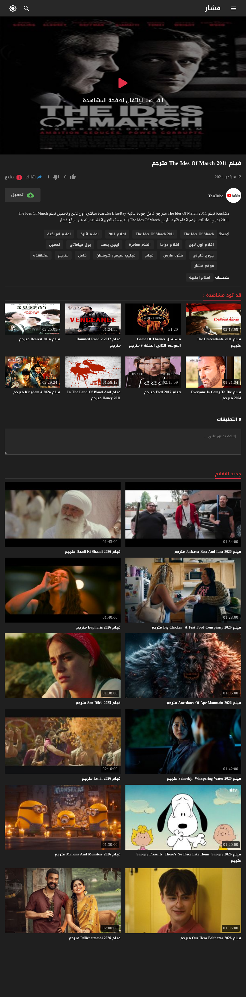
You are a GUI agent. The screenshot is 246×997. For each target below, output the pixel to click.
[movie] (233, 201)
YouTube (215, 196)
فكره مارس (173, 255)
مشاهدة (40, 255)
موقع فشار (204, 265)
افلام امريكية (59, 234)
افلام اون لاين (201, 244)
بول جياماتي (80, 244)
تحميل (54, 244)
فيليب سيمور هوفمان (116, 255)
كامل (82, 255)
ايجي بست (109, 244)
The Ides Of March (199, 234)
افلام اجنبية (199, 277)
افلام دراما (169, 244)
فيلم (149, 255)
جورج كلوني (203, 255)
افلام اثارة (89, 234)
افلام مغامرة (140, 244)
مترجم (63, 255)
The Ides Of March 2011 (155, 234)
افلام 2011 (117, 234)
